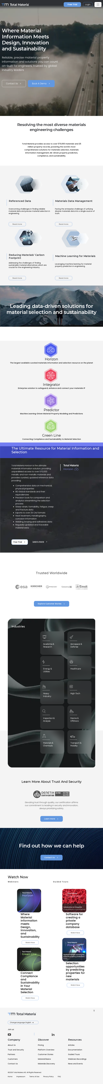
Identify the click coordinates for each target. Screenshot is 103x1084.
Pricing (41, 1045)
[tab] (51, 353)
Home (10, 1076)
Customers (13, 1059)
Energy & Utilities (47, 670)
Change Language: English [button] (20, 1022)
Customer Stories (45, 1054)
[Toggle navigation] (97, 4)
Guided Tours (74, 1054)
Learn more (40, 541)
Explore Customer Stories (51, 603)
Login (87, 4)
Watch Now (30, 942)
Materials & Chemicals (48, 744)
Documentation (75, 1049)
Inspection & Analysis (49, 719)
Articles (71, 1045)
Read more (17, 224)
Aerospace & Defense (76, 645)
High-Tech (75, 693)
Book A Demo (41, 83)
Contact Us (14, 83)
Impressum (20, 1076)
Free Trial (72, 4)
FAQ (59, 1076)
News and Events (75, 1063)
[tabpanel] (51, 498)
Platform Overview (46, 1049)
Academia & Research (48, 645)
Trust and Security (16, 1049)
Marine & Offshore (74, 719)
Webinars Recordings (77, 1059)
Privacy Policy (48, 1076)
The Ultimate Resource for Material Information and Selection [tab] (55, 450)
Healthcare (75, 669)
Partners (11, 1054)
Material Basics (44, 1059)
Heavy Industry (47, 694)
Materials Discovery (46, 1063)
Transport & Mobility (75, 744)
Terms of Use (34, 1076)
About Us (12, 1045)
